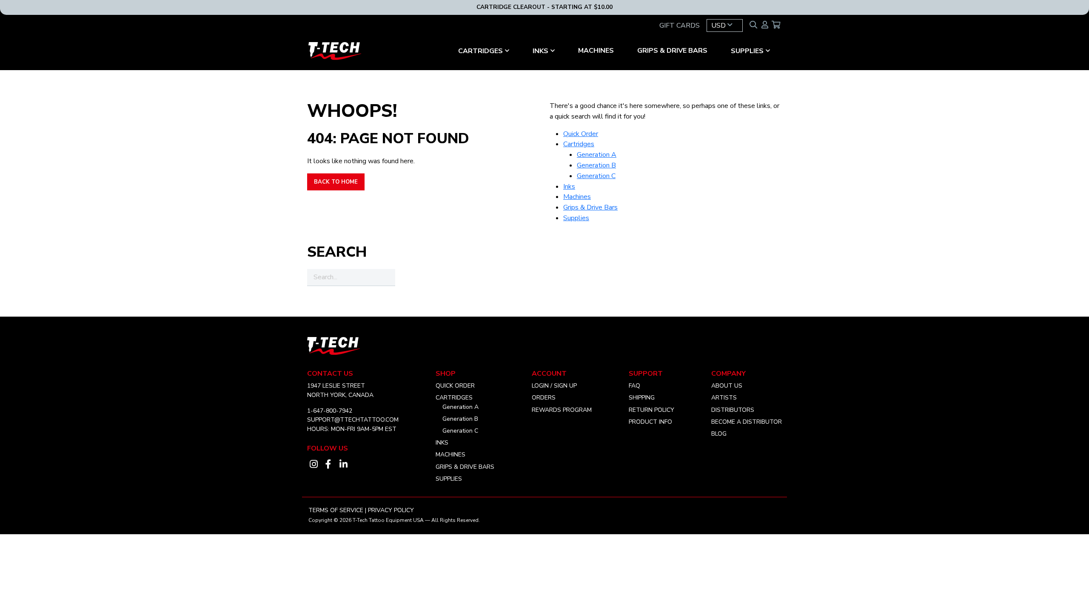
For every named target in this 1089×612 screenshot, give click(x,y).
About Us (726, 386)
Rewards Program (562, 410)
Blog (719, 434)
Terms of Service (335, 510)
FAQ (634, 386)
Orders (544, 398)
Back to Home (336, 182)
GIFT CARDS (679, 25)
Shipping (642, 398)
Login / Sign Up (554, 386)
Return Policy (651, 410)
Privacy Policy (391, 510)
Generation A (596, 154)
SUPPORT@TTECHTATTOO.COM (353, 420)
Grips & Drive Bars (672, 50)
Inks (540, 51)
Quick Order (580, 134)
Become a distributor (746, 422)
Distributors (732, 410)
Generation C (596, 176)
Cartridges (578, 144)
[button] (725, 25)
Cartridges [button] (480, 51)
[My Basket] (776, 25)
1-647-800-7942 (329, 411)
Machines (596, 50)
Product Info (650, 422)
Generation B (596, 165)
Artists (724, 398)
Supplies (747, 51)
